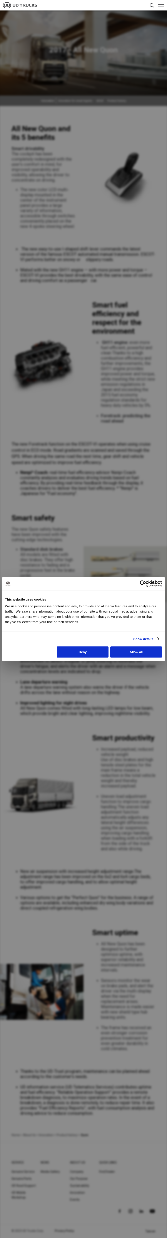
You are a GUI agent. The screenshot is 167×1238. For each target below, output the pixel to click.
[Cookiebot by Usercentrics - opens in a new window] (143, 583)
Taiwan (150, 1231)
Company (77, 1171)
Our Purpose (79, 1178)
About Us (29, 1135)
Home (16, 1135)
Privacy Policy (64, 1231)
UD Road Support (24, 1185)
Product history (116, 100)
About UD (77, 1162)
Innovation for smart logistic (75, 100)
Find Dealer (107, 1171)
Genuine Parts (22, 1178)
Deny (83, 652)
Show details (143, 639)
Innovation (77, 1192)
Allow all (136, 652)
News (45, 1162)
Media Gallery (50, 1171)
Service (18, 1162)
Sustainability (79, 1185)
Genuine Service (23, 1171)
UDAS (100, 100)
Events (75, 1199)
